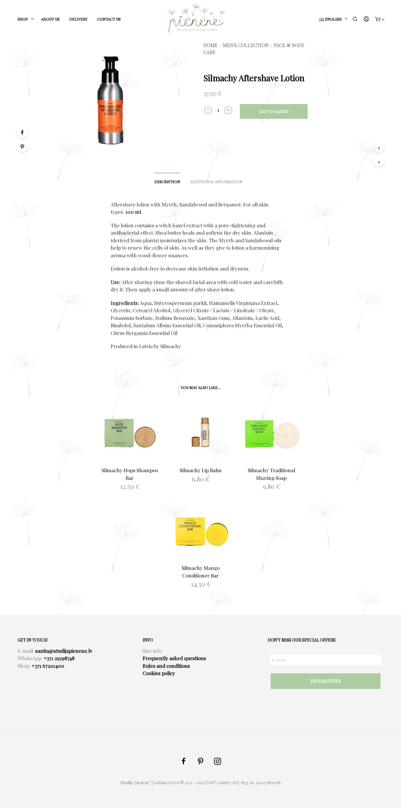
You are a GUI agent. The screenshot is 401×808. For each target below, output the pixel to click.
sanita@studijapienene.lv (63, 650)
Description (167, 181)
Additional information (216, 181)
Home (210, 45)
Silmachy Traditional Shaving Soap (271, 474)
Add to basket (274, 111)
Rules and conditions (166, 665)
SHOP (23, 18)
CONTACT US (109, 18)
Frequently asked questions (174, 658)
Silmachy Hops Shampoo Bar (130, 474)
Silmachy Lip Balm (201, 470)
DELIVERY (78, 18)
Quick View (133, 455)
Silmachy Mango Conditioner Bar (201, 572)
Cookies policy (159, 673)
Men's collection (246, 45)
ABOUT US (50, 18)
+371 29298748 (59, 658)
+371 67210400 (47, 665)
